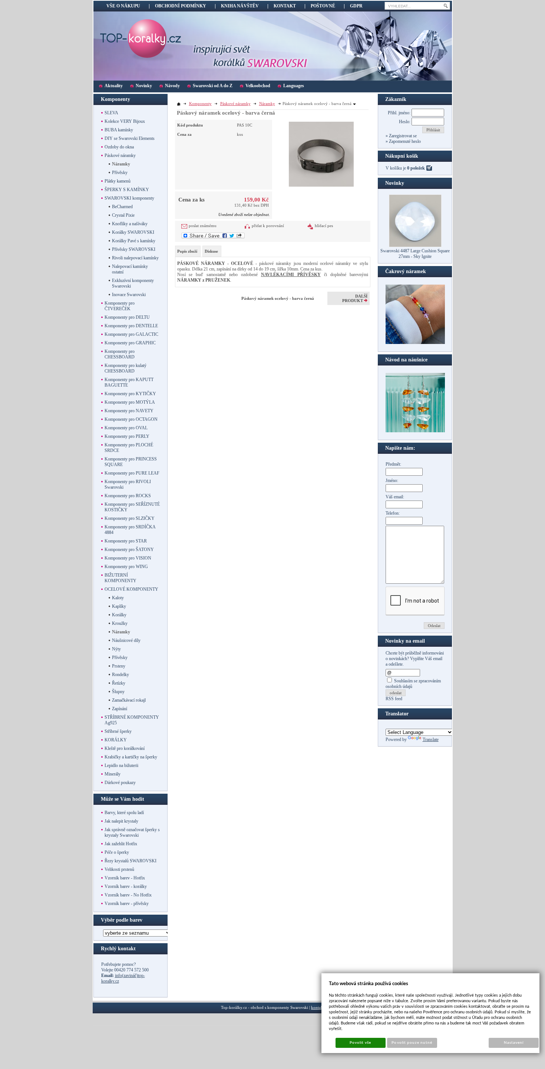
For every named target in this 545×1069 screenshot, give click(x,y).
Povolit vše (360, 1043)
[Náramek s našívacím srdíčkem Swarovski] (415, 430)
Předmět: (393, 464)
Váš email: (395, 496)
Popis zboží (187, 251)
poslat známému (203, 225)
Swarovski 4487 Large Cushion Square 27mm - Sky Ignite (415, 253)
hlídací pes (324, 225)
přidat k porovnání (268, 225)
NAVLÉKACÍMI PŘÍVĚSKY (291, 274)
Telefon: (393, 513)
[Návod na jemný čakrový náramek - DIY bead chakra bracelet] (415, 342)
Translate (431, 739)
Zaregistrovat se (402, 135)
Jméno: (392, 480)
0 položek (416, 168)
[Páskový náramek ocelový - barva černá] (321, 153)
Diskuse (211, 251)
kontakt (317, 1007)
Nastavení (513, 1043)
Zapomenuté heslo (404, 141)
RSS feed (394, 698)
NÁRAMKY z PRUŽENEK (203, 280)
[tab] (188, 251)
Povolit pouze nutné (412, 1043)
